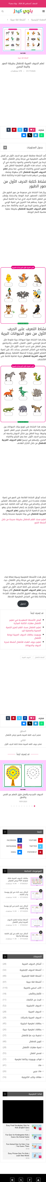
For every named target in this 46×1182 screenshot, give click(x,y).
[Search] (2, 11)
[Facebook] (30, 1180)
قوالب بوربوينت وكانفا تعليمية (22, 1059)
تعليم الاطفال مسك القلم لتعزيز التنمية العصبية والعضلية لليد (23, 629)
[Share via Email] (23, 135)
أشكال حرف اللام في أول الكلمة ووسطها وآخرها (16, 935)
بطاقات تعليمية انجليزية (22, 1023)
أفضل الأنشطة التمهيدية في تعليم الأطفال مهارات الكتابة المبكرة (25, 621)
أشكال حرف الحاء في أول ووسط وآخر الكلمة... (16, 893)
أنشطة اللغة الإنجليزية (22, 976)
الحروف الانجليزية (22, 1005)
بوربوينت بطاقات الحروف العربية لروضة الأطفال (24, 636)
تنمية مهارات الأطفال (22, 1047)
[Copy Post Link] (29, 135)
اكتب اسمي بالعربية (22, 987)
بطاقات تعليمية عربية (22, 1029)
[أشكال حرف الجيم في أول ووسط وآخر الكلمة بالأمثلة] (37, 909)
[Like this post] (31, 130)
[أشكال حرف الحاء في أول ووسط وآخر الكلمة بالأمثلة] (37, 895)
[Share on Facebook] (26, 130)
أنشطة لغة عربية (17, 19)
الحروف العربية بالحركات (22, 1017)
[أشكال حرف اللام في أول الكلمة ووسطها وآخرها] (37, 937)
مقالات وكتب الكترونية (22, 1077)
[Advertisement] (23, 99)
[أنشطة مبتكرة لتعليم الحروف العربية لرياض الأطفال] (37, 923)
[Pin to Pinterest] (14, 130)
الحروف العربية (26, 657)
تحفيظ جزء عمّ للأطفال (22, 1035)
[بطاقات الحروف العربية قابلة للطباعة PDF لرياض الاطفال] (37, 881)
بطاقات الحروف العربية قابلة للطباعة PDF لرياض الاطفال (18, 879)
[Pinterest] (12, 1180)
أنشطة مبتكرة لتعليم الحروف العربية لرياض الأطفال (17, 921)
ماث (22, 1065)
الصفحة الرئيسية (38, 19)
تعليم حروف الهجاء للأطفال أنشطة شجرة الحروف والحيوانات (22, 643)
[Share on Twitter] (20, 130)
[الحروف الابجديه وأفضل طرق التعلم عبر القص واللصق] (23, 775)
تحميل (23, 604)
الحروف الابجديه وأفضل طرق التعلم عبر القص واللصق (23, 795)
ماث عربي (22, 1071)
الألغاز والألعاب (22, 993)
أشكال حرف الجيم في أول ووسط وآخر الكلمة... (16, 907)
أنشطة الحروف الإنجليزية (22, 970)
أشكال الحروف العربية (22, 964)
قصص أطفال (22, 1053)
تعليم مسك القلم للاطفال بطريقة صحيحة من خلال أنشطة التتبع (24, 521)
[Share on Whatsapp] (41, 135)
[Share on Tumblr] (9, 130)
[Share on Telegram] (35, 135)
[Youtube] (38, 1180)
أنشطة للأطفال (39, 657)
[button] (2, 783)
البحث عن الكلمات (22, 999)
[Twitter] (21, 1180)
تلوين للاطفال (22, 1041)
